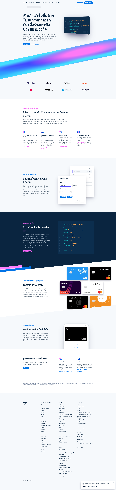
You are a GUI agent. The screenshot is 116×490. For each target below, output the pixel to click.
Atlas (42, 406)
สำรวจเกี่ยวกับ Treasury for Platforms (65, 372)
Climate (43, 416)
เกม (60, 435)
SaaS (60, 427)
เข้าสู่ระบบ (79, 2)
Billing (42, 410)
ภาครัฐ (60, 447)
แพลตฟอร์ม (61, 425)
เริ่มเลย (25, 367)
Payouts (43, 440)
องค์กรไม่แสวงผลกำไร (64, 444)
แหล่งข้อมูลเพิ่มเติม (81, 423)
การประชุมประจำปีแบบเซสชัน (84, 412)
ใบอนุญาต (79, 418)
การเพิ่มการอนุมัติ (45, 408)
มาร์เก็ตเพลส (62, 421)
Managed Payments (45, 435)
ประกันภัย (61, 440)
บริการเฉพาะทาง (63, 446)
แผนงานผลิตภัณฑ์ (81, 429)
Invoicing (43, 429)
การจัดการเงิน (62, 423)
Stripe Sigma (44, 446)
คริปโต (42, 420)
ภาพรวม (77, 7)
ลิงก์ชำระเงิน (44, 436)
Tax (42, 448)
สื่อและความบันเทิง (63, 442)
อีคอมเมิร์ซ (61, 412)
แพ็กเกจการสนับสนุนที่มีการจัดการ (85, 443)
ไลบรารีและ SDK (63, 473)
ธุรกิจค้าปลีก (62, 449)
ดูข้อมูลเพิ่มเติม (26, 146)
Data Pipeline (44, 421)
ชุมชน (78, 410)
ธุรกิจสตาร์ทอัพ (62, 406)
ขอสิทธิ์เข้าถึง (27, 251)
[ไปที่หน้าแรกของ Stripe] (24, 403)
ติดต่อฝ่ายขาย (88, 2)
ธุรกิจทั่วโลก (62, 418)
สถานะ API (61, 469)
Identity (43, 427)
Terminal (43, 450)
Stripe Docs (90, 7)
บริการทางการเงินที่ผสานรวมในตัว (66, 414)
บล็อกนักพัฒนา (62, 477)
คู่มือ (78, 405)
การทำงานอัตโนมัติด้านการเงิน (66, 416)
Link (42, 433)
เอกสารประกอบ (62, 465)
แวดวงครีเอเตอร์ (62, 431)
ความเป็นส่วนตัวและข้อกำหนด (84, 414)
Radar (42, 442)
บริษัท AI (61, 429)
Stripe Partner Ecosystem (65, 458)
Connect (43, 418)
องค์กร (60, 405)
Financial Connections (46, 425)
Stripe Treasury (81, 142)
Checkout (43, 414)
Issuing (24, 7)
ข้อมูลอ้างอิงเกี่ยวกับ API (64, 467)
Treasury (43, 451)
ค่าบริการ (58, 2)
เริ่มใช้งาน (26, 44)
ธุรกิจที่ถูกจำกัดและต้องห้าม (83, 416)
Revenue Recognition (46, 444)
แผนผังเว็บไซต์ (80, 420)
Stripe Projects (62, 475)
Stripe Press (80, 434)
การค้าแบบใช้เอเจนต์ (64, 408)
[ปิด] (113, 483)
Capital (42, 412)
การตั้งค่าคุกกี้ (80, 421)
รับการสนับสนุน (80, 441)
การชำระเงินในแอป (63, 420)
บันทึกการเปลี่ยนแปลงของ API (65, 471)
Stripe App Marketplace (64, 456)
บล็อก (78, 408)
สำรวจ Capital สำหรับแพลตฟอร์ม (82, 370)
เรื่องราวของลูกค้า (81, 406)
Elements (43, 423)
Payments (43, 438)
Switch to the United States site (89, 486)
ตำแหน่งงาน (80, 431)
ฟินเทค (60, 433)
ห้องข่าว (79, 432)
